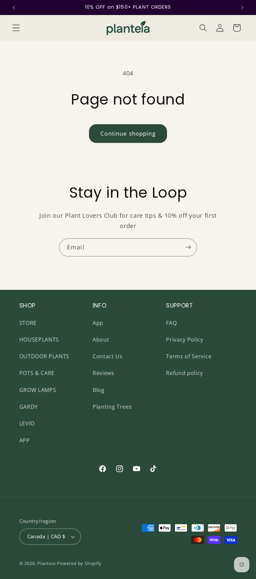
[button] (16, 27)
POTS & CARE (37, 373)
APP (24, 440)
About (101, 339)
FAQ (171, 323)
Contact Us (108, 356)
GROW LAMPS (37, 390)
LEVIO (27, 423)
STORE (28, 323)
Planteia (46, 563)
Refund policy (184, 373)
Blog (99, 390)
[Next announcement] (242, 7)
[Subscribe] (188, 247)
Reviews (103, 373)
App (98, 323)
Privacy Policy (184, 339)
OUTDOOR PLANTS (44, 356)
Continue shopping (128, 133)
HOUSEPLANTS (39, 339)
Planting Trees (112, 406)
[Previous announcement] (14, 7)
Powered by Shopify (79, 563)
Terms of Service (188, 356)
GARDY (28, 406)
